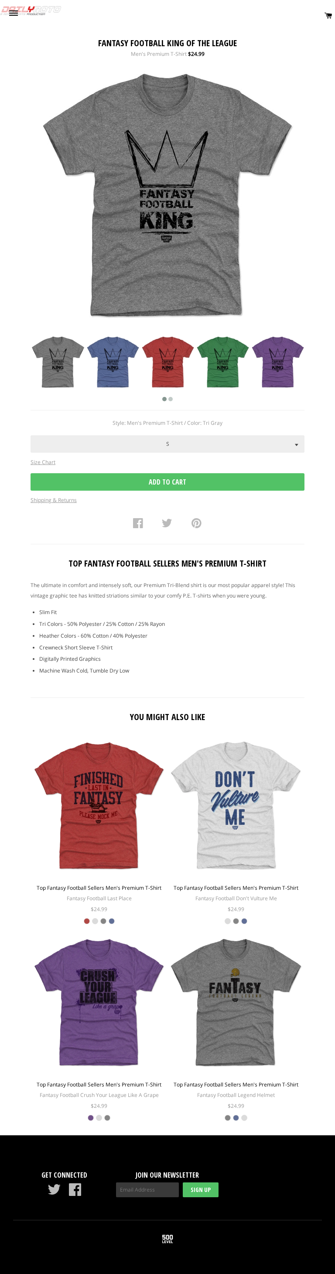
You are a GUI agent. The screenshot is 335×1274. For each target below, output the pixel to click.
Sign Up (201, 1189)
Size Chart (43, 462)
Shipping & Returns (54, 500)
